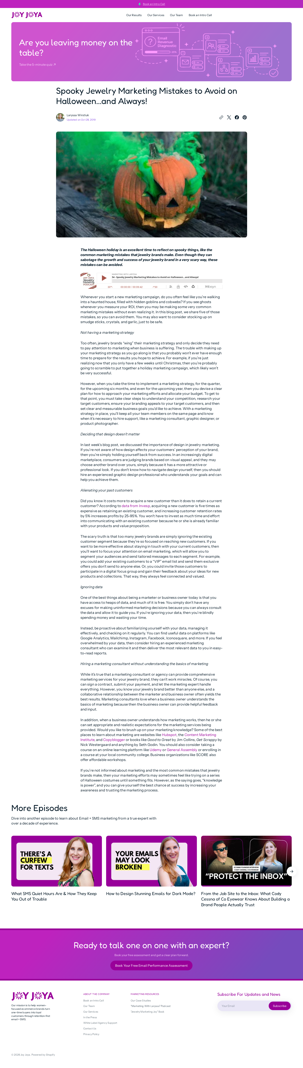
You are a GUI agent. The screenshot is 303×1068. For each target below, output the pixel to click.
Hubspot (169, 735)
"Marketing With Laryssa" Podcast (151, 1006)
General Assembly (182, 750)
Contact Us (89, 1028)
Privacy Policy (91, 1034)
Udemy (156, 750)
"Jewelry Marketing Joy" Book (148, 1011)
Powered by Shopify (43, 1054)
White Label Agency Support (100, 1022)
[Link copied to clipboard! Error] (221, 117)
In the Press (90, 1017)
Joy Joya (25, 1054)
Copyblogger (114, 740)
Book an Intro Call (154, 4)
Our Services (90, 1011)
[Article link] (56, 871)
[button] (292, 871)
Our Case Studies (141, 1000)
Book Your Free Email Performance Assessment (151, 966)
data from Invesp (136, 506)
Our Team (89, 1006)
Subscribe (279, 1005)
